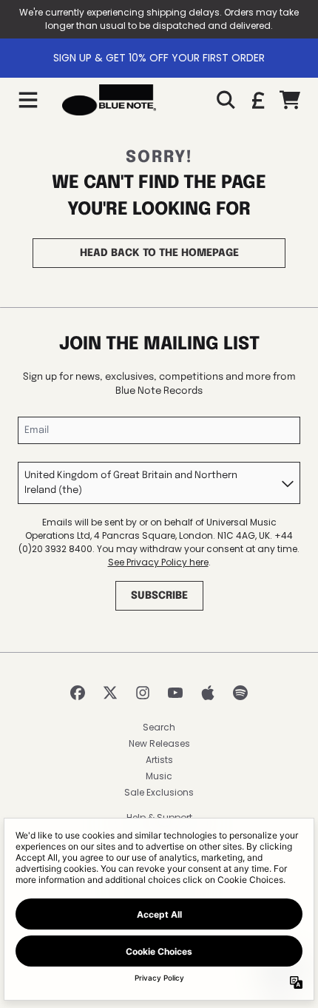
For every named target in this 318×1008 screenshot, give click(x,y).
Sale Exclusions (159, 792)
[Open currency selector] (257, 100)
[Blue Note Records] (109, 99)
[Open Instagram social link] (142, 692)
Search (159, 727)
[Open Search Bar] (224, 100)
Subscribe (159, 596)
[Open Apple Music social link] (208, 692)
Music (159, 776)
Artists (159, 759)
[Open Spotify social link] (240, 692)
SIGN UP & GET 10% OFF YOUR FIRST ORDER (159, 57)
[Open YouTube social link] (175, 692)
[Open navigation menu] (28, 100)
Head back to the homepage (159, 253)
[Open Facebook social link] (77, 692)
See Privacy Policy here (158, 562)
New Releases (159, 743)
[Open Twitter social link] (110, 692)
